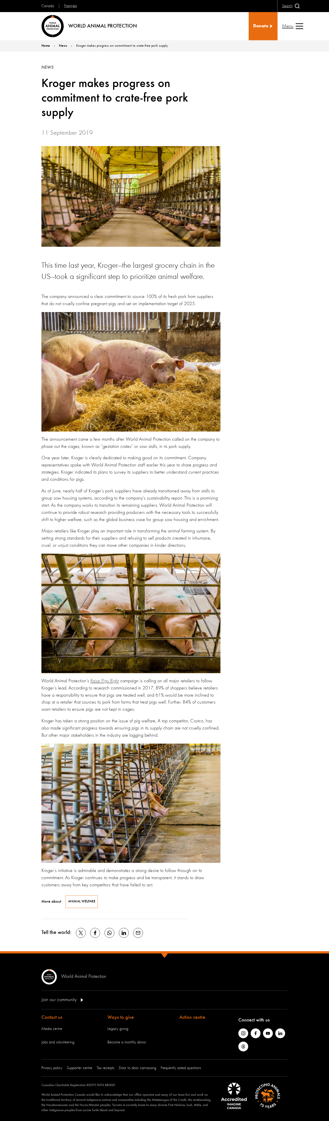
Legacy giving (117, 1029)
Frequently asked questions (181, 1068)
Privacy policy (51, 1068)
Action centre (192, 1017)
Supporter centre (79, 1068)
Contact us (51, 1017)
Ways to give (120, 1017)
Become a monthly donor (126, 1042)
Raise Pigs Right (104, 681)
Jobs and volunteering (57, 1042)
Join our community (59, 999)
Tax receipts (105, 1068)
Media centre (51, 1029)
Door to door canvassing (137, 1068)
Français (70, 6)
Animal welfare (81, 901)
